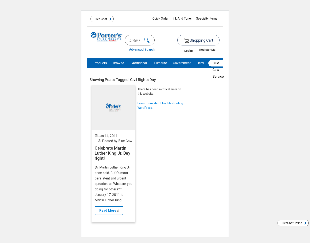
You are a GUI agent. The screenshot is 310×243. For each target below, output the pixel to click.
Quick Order (160, 18)
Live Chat (101, 19)
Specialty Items (206, 18)
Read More (108, 210)
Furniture (160, 63)
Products (100, 63)
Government (182, 63)
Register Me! (207, 50)
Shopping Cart (201, 40)
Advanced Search (142, 50)
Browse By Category (119, 73)
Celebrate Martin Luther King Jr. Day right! (112, 153)
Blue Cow (125, 141)
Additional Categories (140, 68)
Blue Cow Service (218, 63)
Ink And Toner (182, 18)
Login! (188, 51)
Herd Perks (201, 68)
